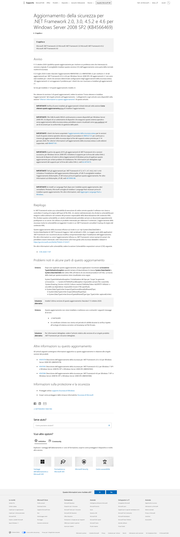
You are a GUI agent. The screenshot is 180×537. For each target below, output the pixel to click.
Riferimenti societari (81, 533)
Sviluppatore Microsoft (124, 503)
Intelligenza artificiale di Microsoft (98, 503)
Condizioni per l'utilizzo (114, 533)
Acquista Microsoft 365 (104, 3)
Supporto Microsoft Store (43, 509)
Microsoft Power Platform (124, 519)
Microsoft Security (81, 469)
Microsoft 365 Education (70, 513)
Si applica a (38, 33)
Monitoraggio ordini (42, 516)
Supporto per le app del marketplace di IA (128, 509)
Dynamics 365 (93, 513)
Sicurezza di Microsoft (85, 395)
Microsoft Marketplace (124, 516)
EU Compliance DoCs (151, 533)
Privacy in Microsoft (150, 513)
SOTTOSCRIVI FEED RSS (43, 409)
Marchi (124, 533)
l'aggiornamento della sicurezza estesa (82, 133)
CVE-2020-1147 (45, 252)
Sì (99, 492)
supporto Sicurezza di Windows (63, 390)
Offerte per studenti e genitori (71, 523)
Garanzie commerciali (42, 523)
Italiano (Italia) (15, 532)
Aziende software (122, 523)
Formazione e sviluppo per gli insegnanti (74, 519)
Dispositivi (65, 3)
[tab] (40, 441)
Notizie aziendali (149, 509)
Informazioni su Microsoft (151, 506)
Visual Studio (121, 526)
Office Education (68, 516)
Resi (38, 513)
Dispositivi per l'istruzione (71, 506)
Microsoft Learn (122, 506)
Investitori (147, 516)
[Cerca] (109, 425)
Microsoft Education (69, 503)
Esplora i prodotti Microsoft (16, 519)
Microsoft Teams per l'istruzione (72, 509)
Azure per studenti (69, 526)
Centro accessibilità (103, 469)
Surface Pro (12, 503)
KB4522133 (88, 136)
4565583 (42, 366)
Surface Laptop (12, 506)
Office (48, 3)
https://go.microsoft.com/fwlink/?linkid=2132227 (51, 242)
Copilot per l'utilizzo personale (16, 513)
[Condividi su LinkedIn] (39, 403)
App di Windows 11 (14, 523)
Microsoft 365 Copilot (95, 519)
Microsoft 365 (40, 3)
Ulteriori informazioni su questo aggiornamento (57, 99)
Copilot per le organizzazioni (16, 509)
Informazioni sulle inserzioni (136, 533)
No (111, 492)
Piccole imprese (94, 526)
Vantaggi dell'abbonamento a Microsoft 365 (41, 471)
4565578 (42, 359)
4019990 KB (70, 178)
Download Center (41, 506)
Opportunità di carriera (151, 503)
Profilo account (41, 503)
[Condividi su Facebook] (35, 403)
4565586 (42, 373)
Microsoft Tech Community (125, 513)
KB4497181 (52, 143)
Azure (91, 509)
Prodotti (55, 3)
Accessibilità (148, 519)
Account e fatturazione (78, 3)
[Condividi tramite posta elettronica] (43, 403)
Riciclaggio (40, 519)
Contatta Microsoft (94, 533)
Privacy (103, 533)
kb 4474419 (86, 162)
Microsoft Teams (94, 523)
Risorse (90, 3)
